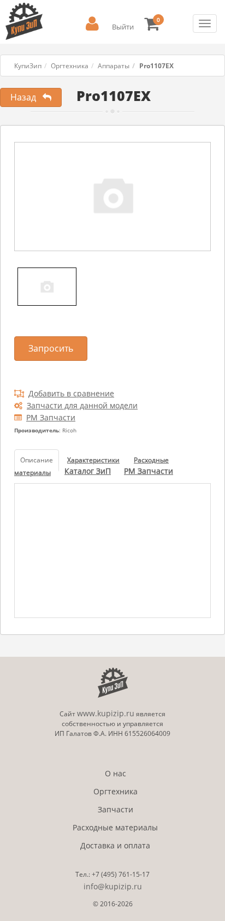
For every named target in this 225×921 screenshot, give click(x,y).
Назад (26, 97)
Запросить (50, 348)
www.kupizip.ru (105, 713)
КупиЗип (28, 65)
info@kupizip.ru (113, 886)
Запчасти (115, 809)
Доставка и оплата (115, 845)
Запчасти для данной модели (82, 405)
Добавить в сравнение (71, 393)
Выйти (123, 27)
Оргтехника (69, 65)
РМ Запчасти (50, 417)
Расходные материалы (115, 827)
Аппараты (113, 65)
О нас (115, 773)
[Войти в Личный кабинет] (92, 24)
